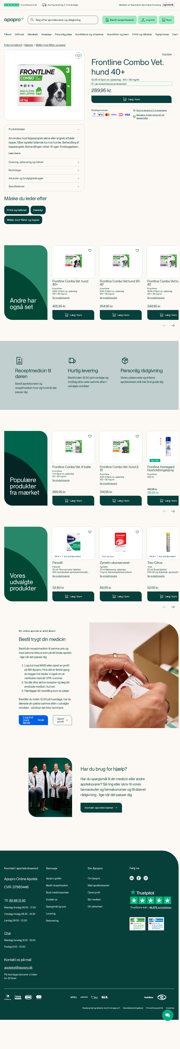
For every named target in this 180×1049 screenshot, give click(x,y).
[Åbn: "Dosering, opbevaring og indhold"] (44, 162)
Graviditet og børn (118, 34)
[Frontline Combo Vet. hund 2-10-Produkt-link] (120, 468)
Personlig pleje (63, 34)
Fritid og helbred (13, 45)
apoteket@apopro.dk (18, 967)
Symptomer (162, 34)
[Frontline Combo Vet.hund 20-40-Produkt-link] (120, 282)
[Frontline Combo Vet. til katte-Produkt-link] (73, 468)
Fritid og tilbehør (142, 34)
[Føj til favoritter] (79, 56)
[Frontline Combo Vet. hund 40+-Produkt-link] (73, 282)
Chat (7, 933)
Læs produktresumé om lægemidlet (111, 84)
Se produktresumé (61, 298)
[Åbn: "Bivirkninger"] (44, 170)
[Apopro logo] (14, 20)
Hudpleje (46, 34)
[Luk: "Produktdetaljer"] (44, 129)
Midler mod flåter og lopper (51, 45)
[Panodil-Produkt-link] (73, 564)
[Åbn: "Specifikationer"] (44, 186)
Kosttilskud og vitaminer (89, 34)
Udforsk (19, 34)
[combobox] (63, 20)
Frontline (167, 54)
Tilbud (7, 34)
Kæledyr (28, 45)
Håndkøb (33, 34)
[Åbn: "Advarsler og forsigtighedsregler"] (44, 178)
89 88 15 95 (17, 900)
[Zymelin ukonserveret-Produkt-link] (120, 564)
